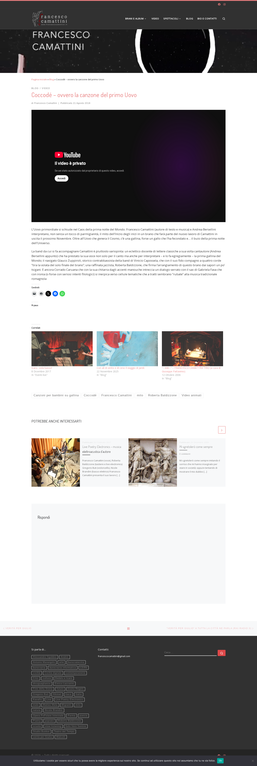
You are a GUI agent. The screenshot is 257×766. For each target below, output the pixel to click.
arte (61, 662)
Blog (51, 79)
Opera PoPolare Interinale (48, 715)
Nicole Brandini (54, 710)
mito (78, 705)
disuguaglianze (42, 683)
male (36, 705)
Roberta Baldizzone (69, 721)
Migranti (66, 705)
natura (36, 710)
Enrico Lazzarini (64, 683)
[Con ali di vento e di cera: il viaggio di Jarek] (127, 348)
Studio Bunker (41, 731)
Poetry (37, 721)
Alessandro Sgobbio (44, 657)
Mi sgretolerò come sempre (196, 447)
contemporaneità (75, 673)
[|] (49, 17)
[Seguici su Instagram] (224, 4)
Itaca (68, 694)
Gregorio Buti (41, 694)
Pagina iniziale (39, 79)
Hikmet (57, 694)
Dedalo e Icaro (63, 678)
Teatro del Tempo (64, 731)
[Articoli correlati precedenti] (213, 430)
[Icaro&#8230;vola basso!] (62, 348)
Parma (71, 715)
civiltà (36, 673)
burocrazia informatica (63, 667)
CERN (83, 667)
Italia (79, 694)
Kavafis (37, 699)
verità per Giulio (42, 737)
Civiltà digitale (53, 673)
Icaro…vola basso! (41, 368)
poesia (83, 715)
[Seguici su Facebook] (219, 4)
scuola (37, 726)
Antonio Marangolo (44, 662)
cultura (47, 678)
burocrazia (39, 667)
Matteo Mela (50, 705)
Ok (220, 760)
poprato (49, 721)
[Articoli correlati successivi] (222, 430)
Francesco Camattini (45, 103)
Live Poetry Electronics (69, 699)
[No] (252, 761)
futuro (60, 689)
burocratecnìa (76, 662)
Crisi (35, 678)
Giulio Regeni (76, 689)
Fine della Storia (42, 689)
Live (48, 699)
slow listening (53, 726)
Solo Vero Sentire (75, 726)
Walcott (60, 737)
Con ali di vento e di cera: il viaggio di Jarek (120, 368)
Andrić (64, 657)
